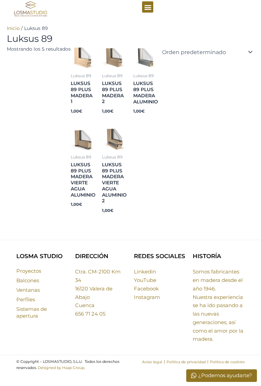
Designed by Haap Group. (61, 367)
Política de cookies (227, 361)
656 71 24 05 (90, 314)
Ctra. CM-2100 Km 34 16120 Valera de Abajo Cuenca (98, 288)
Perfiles (25, 299)
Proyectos (28, 271)
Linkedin (145, 271)
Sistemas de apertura (31, 312)
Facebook (146, 288)
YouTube (145, 280)
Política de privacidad (186, 361)
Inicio (13, 28)
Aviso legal (152, 361)
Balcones (27, 280)
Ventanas (28, 290)
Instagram (147, 297)
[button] (147, 7)
